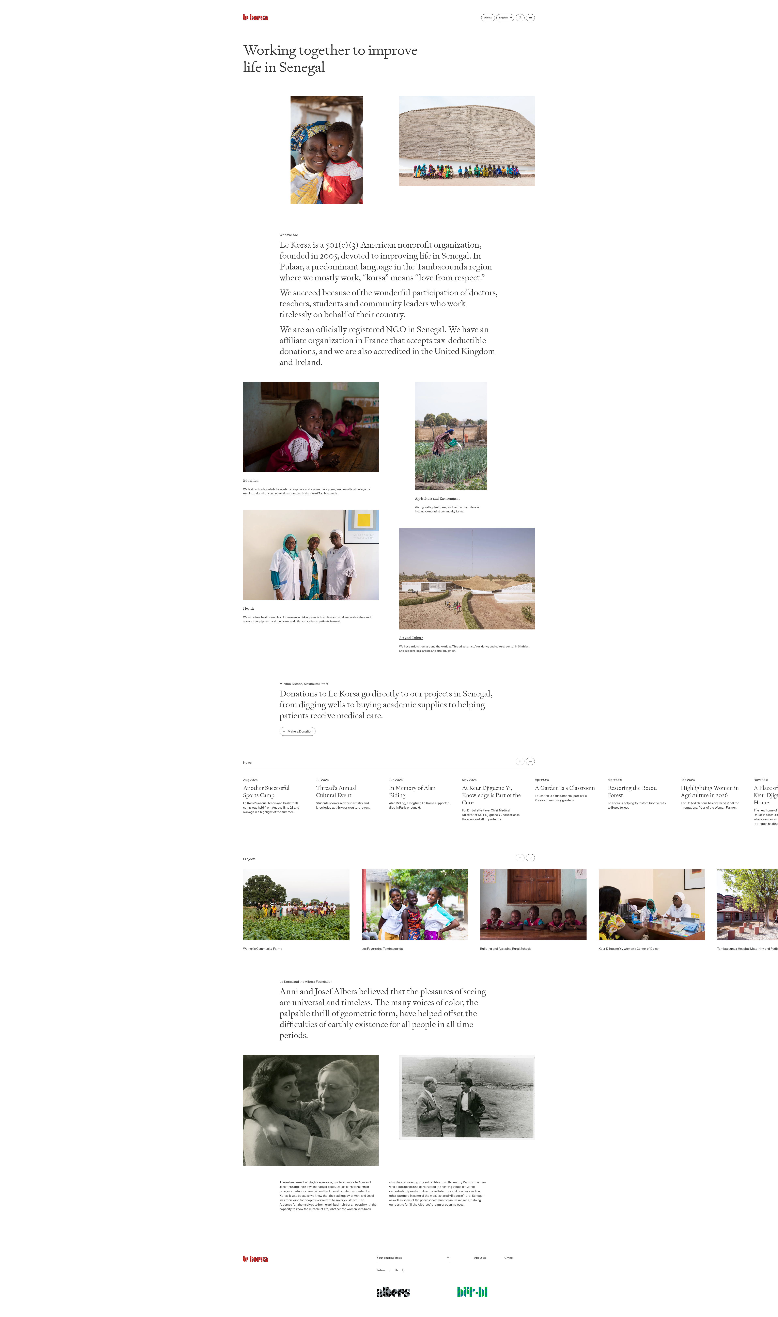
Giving (508, 1258)
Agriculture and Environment (437, 498)
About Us (480, 1258)
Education (251, 480)
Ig (403, 1270)
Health (248, 608)
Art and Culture (411, 638)
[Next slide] (530, 761)
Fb (396, 1270)
